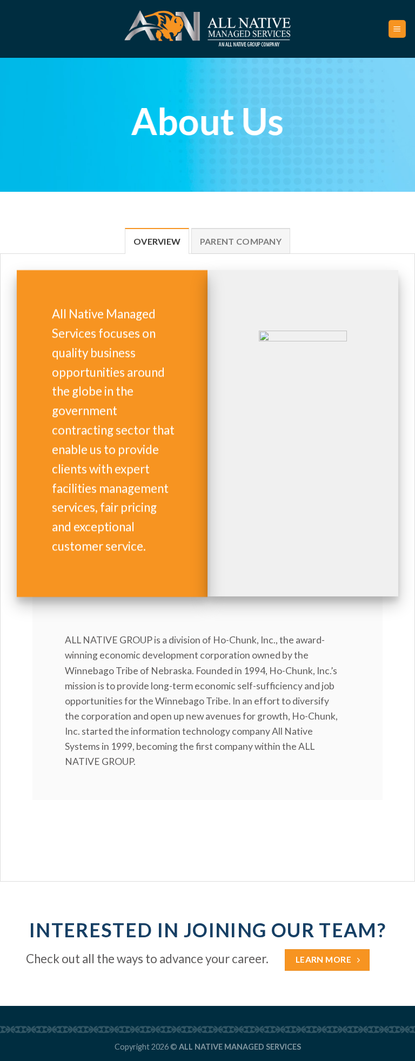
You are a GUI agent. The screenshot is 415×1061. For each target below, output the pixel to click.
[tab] (157, 241)
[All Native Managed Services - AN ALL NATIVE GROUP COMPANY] (207, 29)
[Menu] (397, 29)
